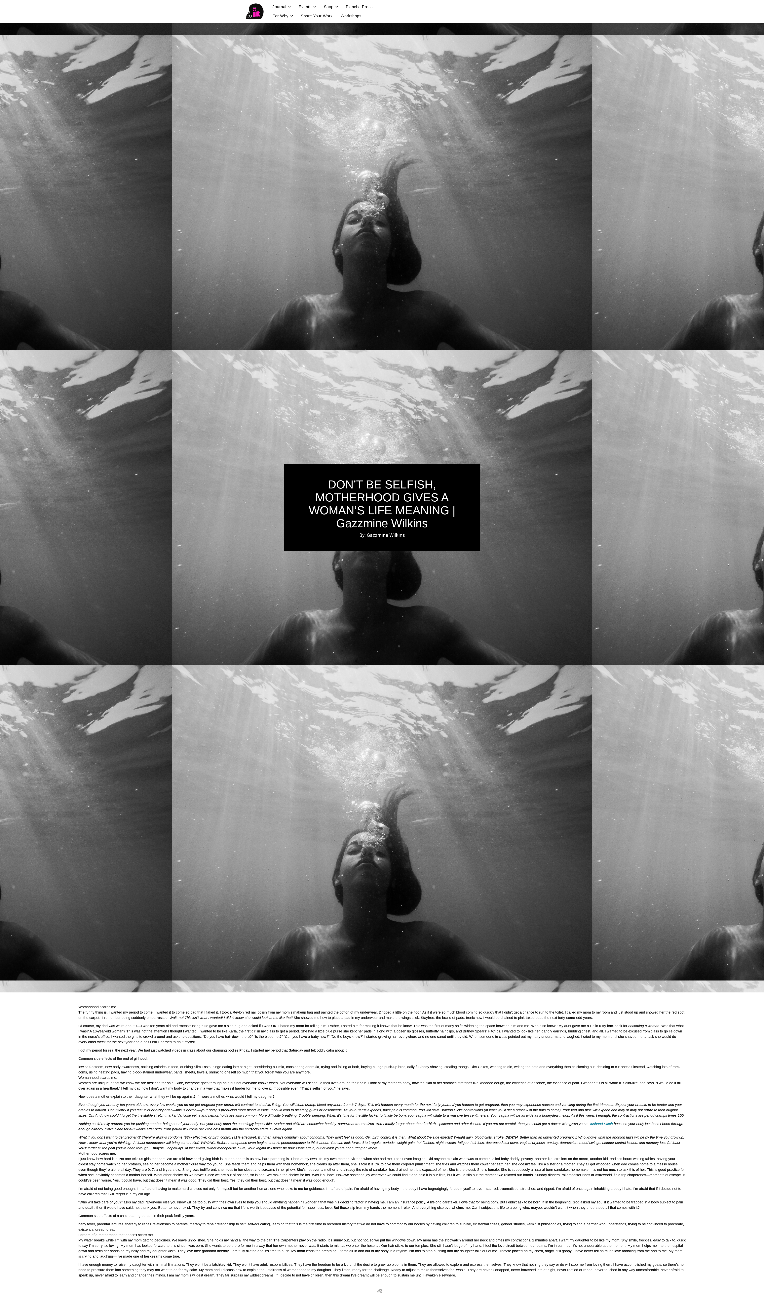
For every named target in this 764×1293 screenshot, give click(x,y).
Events (305, 7)
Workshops (351, 16)
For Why (280, 16)
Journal (279, 7)
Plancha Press (359, 7)
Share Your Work (317, 16)
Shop (328, 7)
